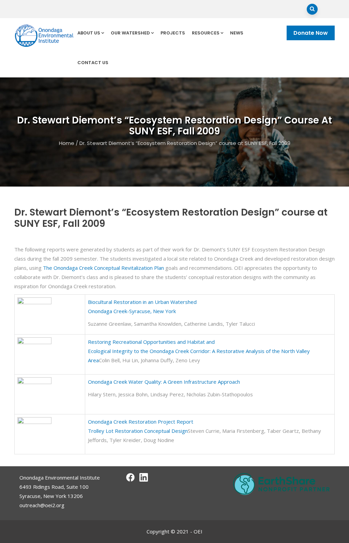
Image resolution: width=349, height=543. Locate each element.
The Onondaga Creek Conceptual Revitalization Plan (103, 267)
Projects (173, 33)
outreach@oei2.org (41, 505)
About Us (88, 33)
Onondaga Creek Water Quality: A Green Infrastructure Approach (164, 381)
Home (66, 143)
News (236, 33)
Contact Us (92, 62)
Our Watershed (130, 33)
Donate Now (310, 33)
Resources (205, 33)
